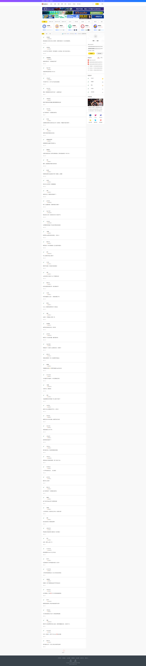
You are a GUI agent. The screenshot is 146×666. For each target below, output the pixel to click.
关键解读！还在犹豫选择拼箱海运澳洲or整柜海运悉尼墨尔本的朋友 (101, 66)
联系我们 (64, 658)
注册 (97, 40)
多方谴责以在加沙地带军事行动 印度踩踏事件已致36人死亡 (98, 109)
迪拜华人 (49, 325)
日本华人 (49, 263)
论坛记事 (77, 658)
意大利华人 (49, 601)
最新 (46, 33)
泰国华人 (49, 468)
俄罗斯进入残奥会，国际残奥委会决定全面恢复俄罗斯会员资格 (99, 107)
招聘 (62, 3)
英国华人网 (64, 21)
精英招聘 (73, 658)
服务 (55, 3)
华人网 (70, 664)
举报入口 (86, 658)
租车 (65, 3)
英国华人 (49, 284)
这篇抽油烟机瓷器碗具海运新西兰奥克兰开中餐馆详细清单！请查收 (95, 47)
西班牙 (95, 21)
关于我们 (59, 658)
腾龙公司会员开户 (95, 44)
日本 (89, 21)
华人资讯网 (73, 662)
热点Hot (69, 3)
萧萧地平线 (84, 33)
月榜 (101, 57)
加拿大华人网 (57, 21)
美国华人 (49, 69)
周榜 (98, 57)
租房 (58, 3)
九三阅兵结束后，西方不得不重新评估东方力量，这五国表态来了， (100, 110)
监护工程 (82, 658)
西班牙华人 (49, 253)
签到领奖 (99, 53)
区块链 (74, 3)
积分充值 (78, 3)
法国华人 (49, 120)
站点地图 (68, 658)
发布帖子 (91, 53)
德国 (101, 21)
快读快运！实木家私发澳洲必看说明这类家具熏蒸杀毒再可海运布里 (101, 68)
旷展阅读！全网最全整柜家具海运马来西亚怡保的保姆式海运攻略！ (101, 70)
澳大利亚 (76, 21)
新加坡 (82, 21)
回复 (50, 33)
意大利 (70, 21)
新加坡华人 (49, 38)
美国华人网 (51, 21)
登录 (93, 40)
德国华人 (49, 304)
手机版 (79, 662)
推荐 (43, 33)
